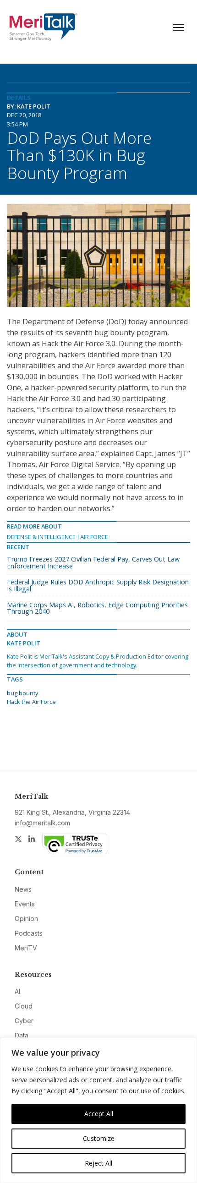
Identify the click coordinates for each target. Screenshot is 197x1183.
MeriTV (26, 948)
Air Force (94, 537)
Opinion (26, 918)
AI (17, 991)
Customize (99, 1138)
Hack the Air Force (31, 702)
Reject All (98, 1163)
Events (25, 904)
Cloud (24, 1006)
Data (21, 1035)
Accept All (98, 1113)
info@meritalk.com (42, 823)
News (23, 889)
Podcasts (29, 933)
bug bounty (22, 693)
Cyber (24, 1021)
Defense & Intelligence (41, 537)
